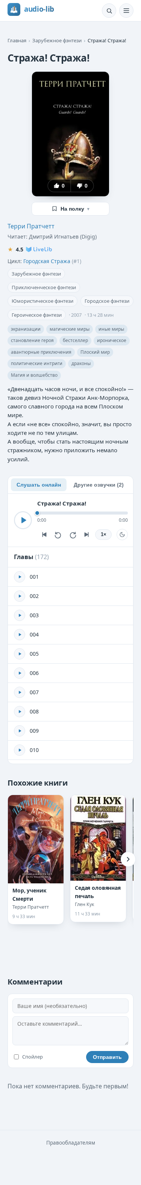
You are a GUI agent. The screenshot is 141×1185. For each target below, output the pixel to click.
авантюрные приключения (41, 352)
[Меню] (126, 10)
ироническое (111, 340)
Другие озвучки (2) (99, 485)
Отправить (107, 1057)
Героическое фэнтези (37, 314)
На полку (75, 209)
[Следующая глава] (87, 534)
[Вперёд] (128, 859)
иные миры (111, 329)
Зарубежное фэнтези (57, 40)
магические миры (69, 329)
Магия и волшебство (34, 375)
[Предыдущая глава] (44, 534)
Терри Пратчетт (31, 226)
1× (103, 534)
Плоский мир (95, 352)
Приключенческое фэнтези (44, 287)
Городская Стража (46, 261)
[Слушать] (23, 520)
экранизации (26, 329)
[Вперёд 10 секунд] (72, 534)
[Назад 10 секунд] (58, 534)
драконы (81, 363)
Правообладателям (70, 1142)
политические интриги (36, 363)
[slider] (82, 513)
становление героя (32, 340)
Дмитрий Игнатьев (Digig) (63, 236)
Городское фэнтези (107, 300)
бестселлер (75, 340)
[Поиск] (109, 10)
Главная (17, 40)
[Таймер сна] (122, 534)
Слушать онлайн (39, 485)
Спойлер (32, 1056)
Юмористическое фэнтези (42, 300)
